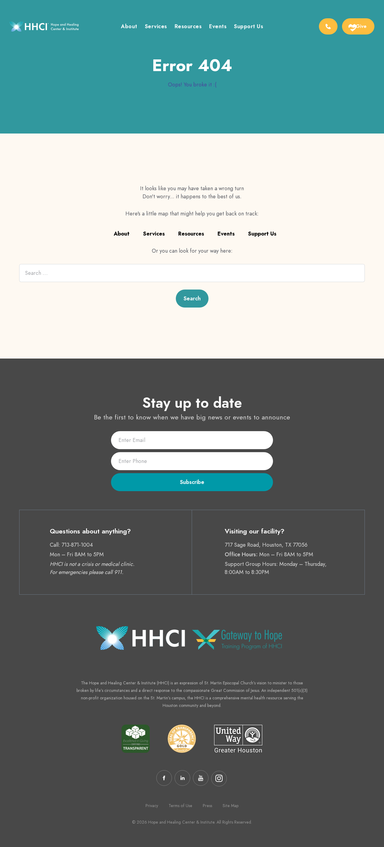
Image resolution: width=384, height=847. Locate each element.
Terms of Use (180, 806)
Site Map (230, 806)
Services (156, 27)
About (129, 27)
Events (217, 27)
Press (207, 806)
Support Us (262, 234)
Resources (188, 27)
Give (361, 26)
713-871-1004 (77, 545)
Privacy (152, 806)
